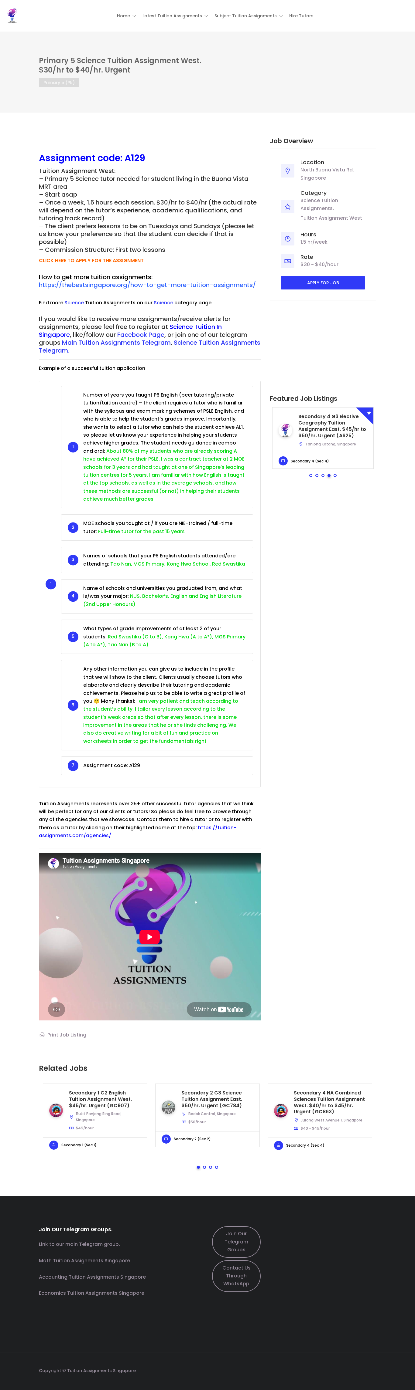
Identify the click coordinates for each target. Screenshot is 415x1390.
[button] (126, 16)
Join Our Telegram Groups (236, 1241)
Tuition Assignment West (331, 218)
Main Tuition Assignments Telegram (116, 342)
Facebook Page (140, 334)
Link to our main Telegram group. (79, 1244)
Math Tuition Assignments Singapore (84, 1260)
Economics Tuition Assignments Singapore (91, 1293)
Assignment (67, 157)
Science (74, 302)
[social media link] (370, 1370)
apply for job (323, 283)
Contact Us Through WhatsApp (236, 1275)
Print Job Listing (66, 1034)
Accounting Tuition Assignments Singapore (92, 1276)
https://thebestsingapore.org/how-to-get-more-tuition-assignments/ (147, 285)
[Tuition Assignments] (12, 15)
